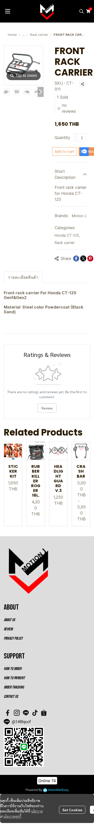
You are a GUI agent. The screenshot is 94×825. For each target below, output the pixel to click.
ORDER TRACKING (14, 687)
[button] (81, 11)
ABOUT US (9, 620)
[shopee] (44, 713)
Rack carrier (39, 35)
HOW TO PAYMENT (14, 678)
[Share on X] (83, 258)
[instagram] (17, 713)
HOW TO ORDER (12, 668)
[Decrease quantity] (75, 137)
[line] (26, 713)
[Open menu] (8, 11)
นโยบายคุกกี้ (12, 816)
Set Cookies (72, 809)
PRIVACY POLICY (13, 638)
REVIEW (8, 629)
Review (47, 408)
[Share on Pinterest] (90, 258)
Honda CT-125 (67, 235)
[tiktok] (35, 713)
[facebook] (8, 713)
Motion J (79, 216)
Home (12, 35)
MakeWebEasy (58, 790)
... (23, 35)
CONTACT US (11, 696)
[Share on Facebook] (76, 258)
